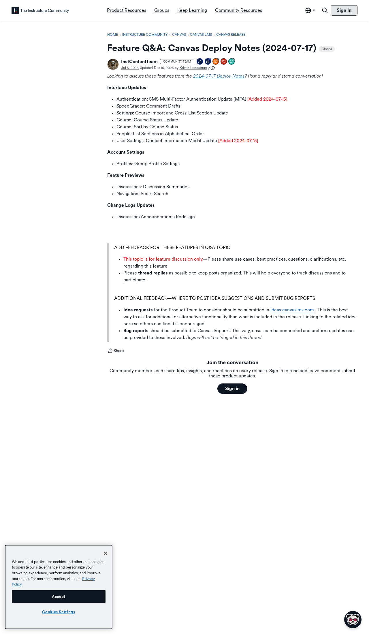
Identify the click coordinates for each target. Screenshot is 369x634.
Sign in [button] (232, 388)
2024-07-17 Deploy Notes (218, 76)
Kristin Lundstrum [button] (193, 68)
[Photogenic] (200, 62)
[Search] (325, 10)
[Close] (105, 553)
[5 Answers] (215, 62)
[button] (113, 64)
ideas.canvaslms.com (292, 310)
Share (115, 351)
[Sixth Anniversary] (208, 62)
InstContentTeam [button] (139, 61)
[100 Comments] (231, 62)
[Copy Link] (211, 67)
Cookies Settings (58, 611)
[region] (59, 587)
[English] (40, 10)
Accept (58, 596)
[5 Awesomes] (224, 62)
